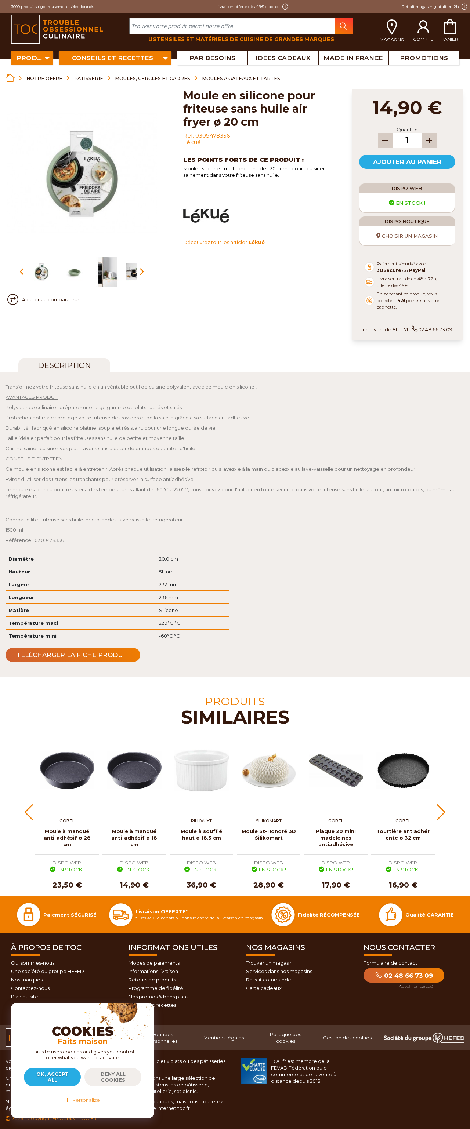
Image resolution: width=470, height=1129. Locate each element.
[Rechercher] (344, 26)
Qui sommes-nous (32, 963)
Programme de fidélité (156, 988)
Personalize (85, 1100)
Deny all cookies (113, 1077)
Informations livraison (153, 971)
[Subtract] (385, 140)
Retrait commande (268, 980)
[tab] (64, 365)
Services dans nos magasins (279, 971)
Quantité (407, 129)
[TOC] (58, 29)
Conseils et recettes (152, 1005)
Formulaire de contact (390, 963)
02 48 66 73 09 (407, 975)
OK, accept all (52, 1077)
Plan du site (24, 996)
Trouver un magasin (269, 963)
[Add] (429, 140)
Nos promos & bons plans (158, 996)
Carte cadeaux (264, 988)
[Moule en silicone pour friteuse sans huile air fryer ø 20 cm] (41, 272)
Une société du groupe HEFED (47, 971)
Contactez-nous (30, 988)
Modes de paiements (154, 963)
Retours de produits (152, 980)
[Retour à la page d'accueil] (10, 78)
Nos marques (27, 980)
